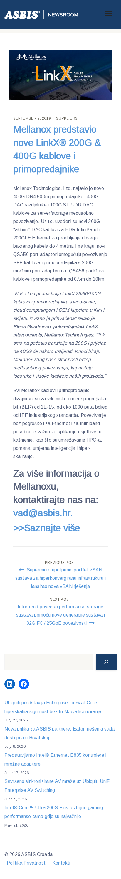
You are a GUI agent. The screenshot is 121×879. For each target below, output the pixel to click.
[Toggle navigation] (108, 13)
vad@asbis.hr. (43, 513)
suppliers (67, 118)
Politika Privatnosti (26, 862)
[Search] (106, 662)
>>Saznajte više (46, 528)
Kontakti (61, 862)
